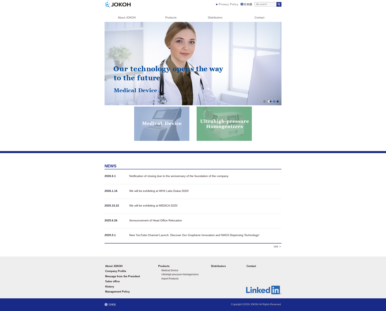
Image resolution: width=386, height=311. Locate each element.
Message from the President (122, 276)
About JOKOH (127, 17)
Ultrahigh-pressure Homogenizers (180, 274)
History (109, 286)
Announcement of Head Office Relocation (155, 220)
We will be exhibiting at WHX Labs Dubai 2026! (159, 190)
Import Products (170, 278)
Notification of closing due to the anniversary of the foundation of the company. (179, 176)
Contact (259, 17)
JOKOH (254, 304)
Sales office (112, 281)
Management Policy (117, 291)
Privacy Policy (228, 4)
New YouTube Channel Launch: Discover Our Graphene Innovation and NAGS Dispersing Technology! (194, 235)
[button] (193, 63)
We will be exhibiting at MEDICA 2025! (153, 205)
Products (171, 17)
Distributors (215, 17)
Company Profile (115, 271)
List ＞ (277, 246)
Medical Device (169, 270)
